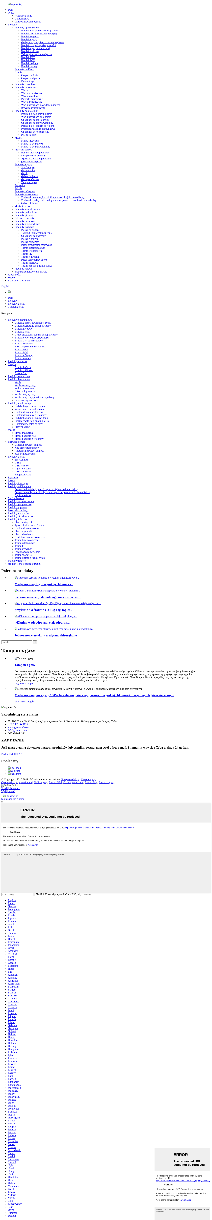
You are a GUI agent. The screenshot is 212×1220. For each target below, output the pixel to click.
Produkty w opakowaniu (27, 209)
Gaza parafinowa (30, 179)
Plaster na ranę (28, 134)
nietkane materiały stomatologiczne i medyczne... (47, 597)
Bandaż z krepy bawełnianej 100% (39, 30)
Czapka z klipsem (30, 78)
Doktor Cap (27, 81)
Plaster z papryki (30, 238)
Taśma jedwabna (30, 256)
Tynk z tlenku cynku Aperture (37, 232)
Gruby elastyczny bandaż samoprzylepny (42, 42)
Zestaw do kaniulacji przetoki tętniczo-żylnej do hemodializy (53, 197)
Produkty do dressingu (26, 110)
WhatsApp (12, 796)
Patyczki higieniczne (32, 99)
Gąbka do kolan (29, 176)
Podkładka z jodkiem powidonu (37, 125)
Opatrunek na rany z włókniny (37, 122)
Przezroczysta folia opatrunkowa (38, 128)
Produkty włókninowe (26, 194)
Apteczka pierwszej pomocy (36, 158)
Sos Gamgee (27, 167)
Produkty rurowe (23, 268)
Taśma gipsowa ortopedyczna (36, 54)
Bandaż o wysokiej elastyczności (38, 45)
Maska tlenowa (22, 206)
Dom (10, 9)
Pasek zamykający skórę (34, 259)
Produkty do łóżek (24, 69)
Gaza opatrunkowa (73, 782)
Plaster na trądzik (30, 230)
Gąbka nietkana (29, 203)
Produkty (13, 24)
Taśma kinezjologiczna (33, 247)
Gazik (24, 173)
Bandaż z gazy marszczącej (35, 48)
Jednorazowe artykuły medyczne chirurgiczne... (47, 635)
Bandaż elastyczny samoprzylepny (39, 33)
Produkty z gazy (23, 164)
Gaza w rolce (28, 170)
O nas (11, 12)
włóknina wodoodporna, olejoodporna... (42, 622)
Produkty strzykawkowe (27, 224)
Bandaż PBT (28, 57)
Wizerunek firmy (23, 15)
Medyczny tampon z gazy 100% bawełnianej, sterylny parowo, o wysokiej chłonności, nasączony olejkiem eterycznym (94, 695)
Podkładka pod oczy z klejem (36, 113)
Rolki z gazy (40, 782)
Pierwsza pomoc (23, 149)
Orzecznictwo (22, 18)
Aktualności (14, 274)
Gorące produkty (70, 779)
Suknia (18, 188)
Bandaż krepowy (30, 36)
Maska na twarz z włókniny (35, 146)
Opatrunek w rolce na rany (35, 131)
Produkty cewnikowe (26, 84)
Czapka (19, 72)
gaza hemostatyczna (31, 161)
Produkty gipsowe (24, 215)
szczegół (29, 683)
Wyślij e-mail (8, 791)
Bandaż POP (28, 60)
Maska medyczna (30, 140)
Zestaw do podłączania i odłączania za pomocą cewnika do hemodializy (58, 200)
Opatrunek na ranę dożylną (35, 119)
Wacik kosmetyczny (31, 93)
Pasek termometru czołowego (36, 244)
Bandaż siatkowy (30, 51)
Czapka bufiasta (29, 75)
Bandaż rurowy (29, 66)
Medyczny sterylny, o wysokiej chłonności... (44, 584)
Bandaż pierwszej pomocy (35, 152)
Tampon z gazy (29, 182)
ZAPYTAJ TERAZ (11, 754)
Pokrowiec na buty (24, 218)
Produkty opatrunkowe (27, 27)
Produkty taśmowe (24, 227)
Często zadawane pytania (28, 21)
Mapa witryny (88, 779)
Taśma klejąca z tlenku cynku (36, 265)
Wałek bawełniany (31, 96)
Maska (18, 137)
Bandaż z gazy (29, 39)
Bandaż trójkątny (30, 63)
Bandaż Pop (91, 782)
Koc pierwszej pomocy (33, 155)
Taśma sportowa (29, 262)
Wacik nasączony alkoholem (36, 116)
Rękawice (20, 185)
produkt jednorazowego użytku (31, 271)
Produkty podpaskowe (26, 212)
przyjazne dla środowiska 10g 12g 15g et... (43, 609)
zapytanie (20, 683)
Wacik (24, 90)
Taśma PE (26, 253)
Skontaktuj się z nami (19, 280)
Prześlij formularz (10, 788)
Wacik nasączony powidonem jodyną (40, 105)
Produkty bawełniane (26, 87)
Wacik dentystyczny (31, 102)
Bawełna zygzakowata (33, 107)
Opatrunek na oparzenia (33, 235)
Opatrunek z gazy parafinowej (17, 782)
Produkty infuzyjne (25, 191)
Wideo (11, 277)
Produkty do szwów (25, 221)
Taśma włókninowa (31, 250)
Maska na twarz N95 (32, 143)
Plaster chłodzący (30, 241)
